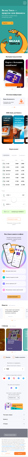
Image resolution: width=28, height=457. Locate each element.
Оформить (8, 84)
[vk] (9, 378)
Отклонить (7, 453)
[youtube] (4, 378)
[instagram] (14, 378)
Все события (13, 326)
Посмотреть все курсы (13, 219)
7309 (7, 369)
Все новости (12, 305)
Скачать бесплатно (13, 296)
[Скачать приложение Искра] (14, 406)
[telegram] (23, 378)
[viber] (11, 388)
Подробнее (5, 23)
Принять (20, 453)
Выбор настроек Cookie (10, 435)
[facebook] (19, 378)
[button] (24, 51)
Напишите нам (12, 397)
